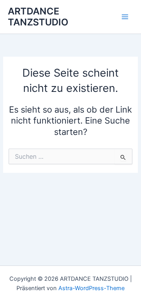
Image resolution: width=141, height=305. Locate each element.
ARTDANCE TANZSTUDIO (38, 16)
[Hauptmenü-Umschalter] (125, 17)
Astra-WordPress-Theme (91, 288)
